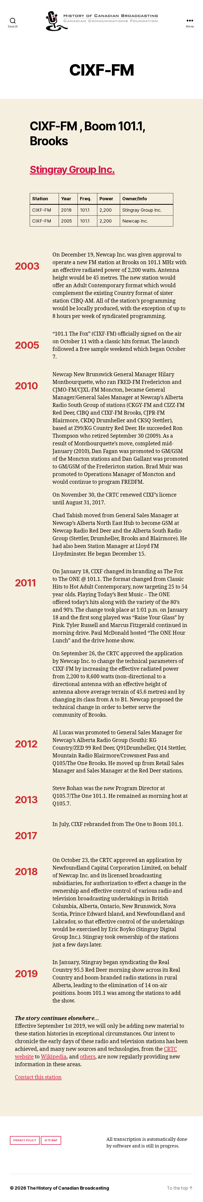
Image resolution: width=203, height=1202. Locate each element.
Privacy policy (24, 1140)
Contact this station (38, 1077)
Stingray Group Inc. (72, 169)
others (87, 1057)
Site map (51, 1140)
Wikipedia (54, 1057)
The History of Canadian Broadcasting (68, 1188)
